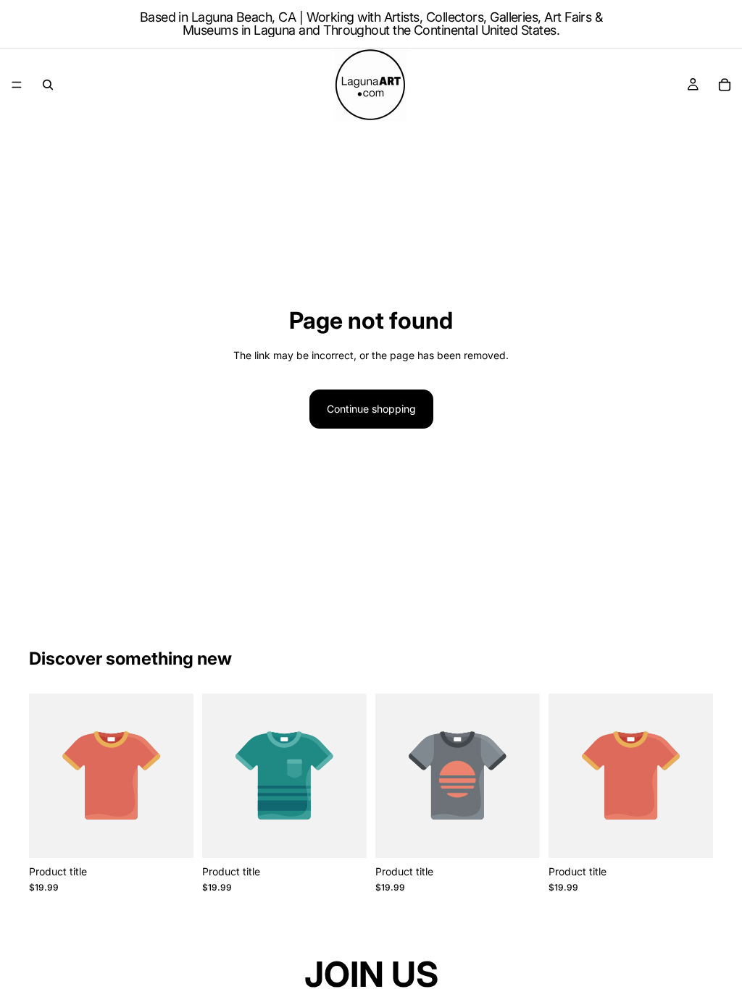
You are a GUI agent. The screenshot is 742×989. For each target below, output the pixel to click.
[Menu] (16, 84)
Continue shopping (371, 409)
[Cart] (725, 85)
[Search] (48, 85)
